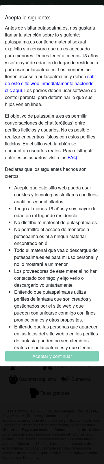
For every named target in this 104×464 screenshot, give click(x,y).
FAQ (72, 157)
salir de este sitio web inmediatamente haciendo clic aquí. (50, 83)
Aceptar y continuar (52, 356)
